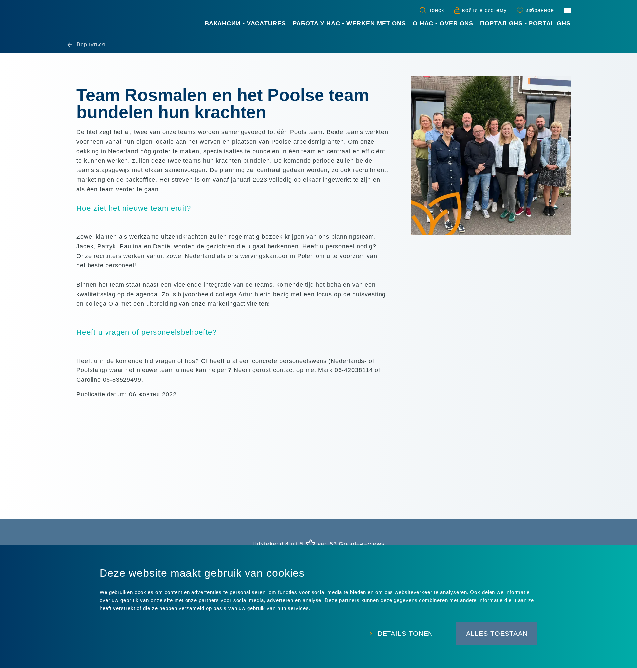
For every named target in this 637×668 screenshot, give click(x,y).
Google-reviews (362, 544)
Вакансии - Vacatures (245, 23)
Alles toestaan (497, 633)
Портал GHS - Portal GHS (525, 23)
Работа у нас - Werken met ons (349, 23)
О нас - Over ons (443, 23)
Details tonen (405, 633)
